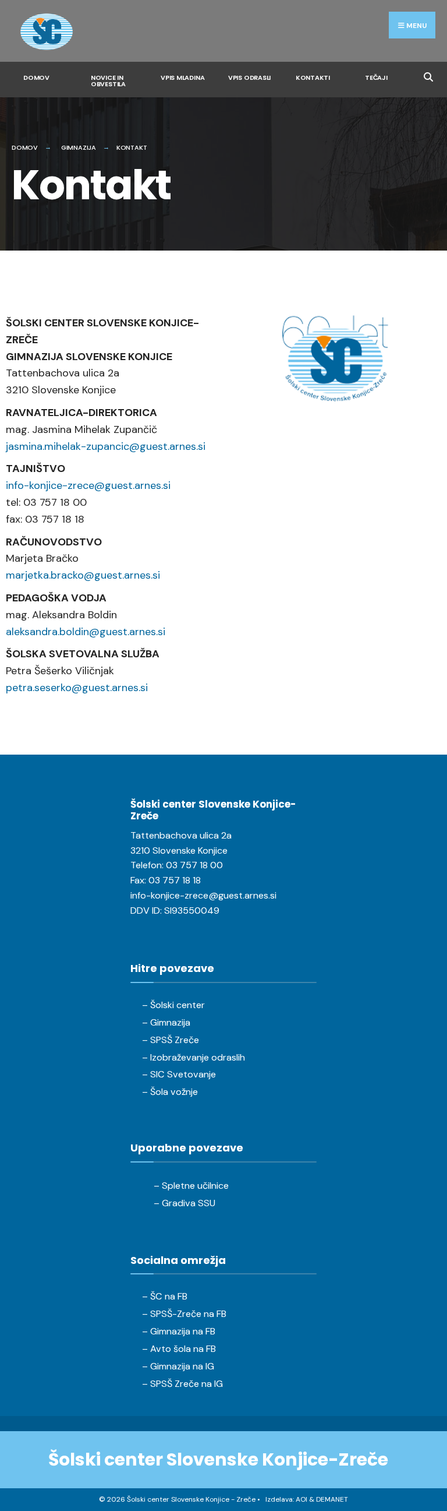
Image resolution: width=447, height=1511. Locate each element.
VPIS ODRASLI (249, 77)
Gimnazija (78, 147)
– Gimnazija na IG (178, 1366)
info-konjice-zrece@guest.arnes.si (88, 485)
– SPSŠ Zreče (170, 1040)
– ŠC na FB (164, 1296)
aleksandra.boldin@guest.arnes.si (85, 632)
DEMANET (332, 1499)
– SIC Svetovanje (179, 1074)
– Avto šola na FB (179, 1349)
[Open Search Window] (428, 75)
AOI (301, 1499)
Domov (36, 77)
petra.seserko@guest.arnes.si (77, 688)
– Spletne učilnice (191, 1185)
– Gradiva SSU (184, 1203)
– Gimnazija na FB (178, 1331)
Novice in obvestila (108, 81)
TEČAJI (376, 77)
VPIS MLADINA (182, 77)
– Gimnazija (166, 1022)
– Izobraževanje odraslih (193, 1057)
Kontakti (313, 77)
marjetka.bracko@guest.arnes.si (83, 575)
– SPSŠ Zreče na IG (182, 1384)
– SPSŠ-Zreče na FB (184, 1314)
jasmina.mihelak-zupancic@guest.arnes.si (105, 446)
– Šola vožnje (170, 1092)
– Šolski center (173, 1005)
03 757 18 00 (194, 865)
